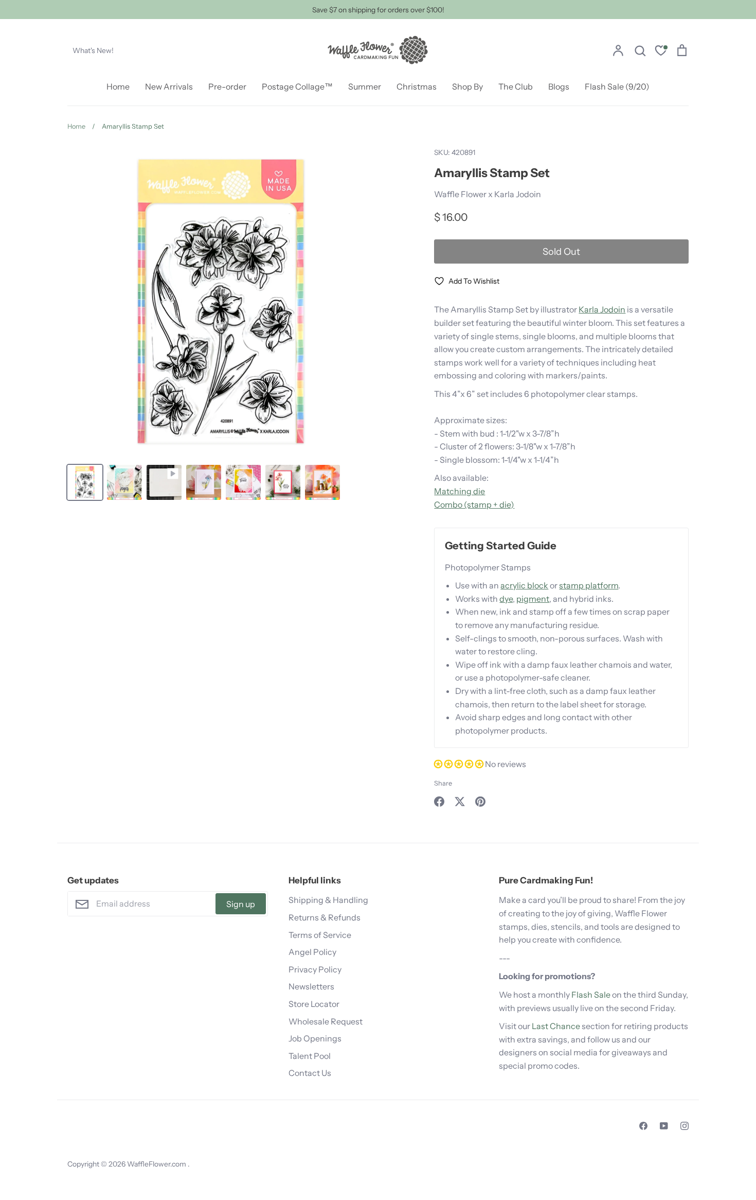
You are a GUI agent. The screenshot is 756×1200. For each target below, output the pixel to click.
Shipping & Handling (328, 900)
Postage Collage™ (297, 86)
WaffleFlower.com (157, 1164)
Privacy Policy (315, 969)
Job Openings (315, 1038)
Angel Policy (312, 952)
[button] (459, 764)
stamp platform (588, 585)
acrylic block (524, 585)
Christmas (417, 86)
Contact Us (310, 1073)
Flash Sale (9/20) (617, 86)
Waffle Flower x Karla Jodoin (487, 194)
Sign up (240, 904)
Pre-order (227, 86)
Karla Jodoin (602, 309)
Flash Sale (590, 994)
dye (506, 599)
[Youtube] (664, 1126)
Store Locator (314, 1004)
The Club (515, 86)
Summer (364, 86)
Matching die (459, 491)
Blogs (558, 86)
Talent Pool (310, 1056)
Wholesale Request (326, 1021)
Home (118, 86)
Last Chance (556, 1026)
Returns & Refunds (325, 917)
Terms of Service (320, 935)
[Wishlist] (661, 52)
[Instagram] (684, 1126)
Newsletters (311, 986)
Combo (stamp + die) (474, 504)
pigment (532, 599)
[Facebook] (643, 1126)
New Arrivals (169, 86)
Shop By (467, 86)
